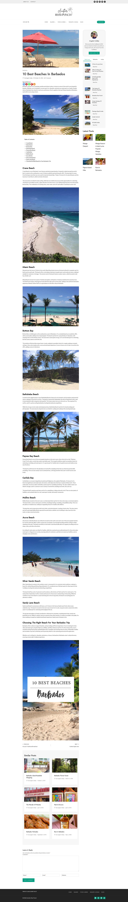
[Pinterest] (100, 2)
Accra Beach (29, 155)
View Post (95, 67)
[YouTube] (102, 2)
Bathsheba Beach (30, 148)
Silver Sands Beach (30, 157)
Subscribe (101, 22)
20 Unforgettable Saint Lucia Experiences (96, 78)
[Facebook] (95, 2)
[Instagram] (97, 2)
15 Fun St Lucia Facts (97, 64)
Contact (33, 1)
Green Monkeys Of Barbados (96, 101)
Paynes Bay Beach (30, 150)
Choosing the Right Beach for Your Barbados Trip (38, 161)
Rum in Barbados (59, 832)
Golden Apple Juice (74, 745)
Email (44, 875)
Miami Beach (29, 144)
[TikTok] (105, 2)
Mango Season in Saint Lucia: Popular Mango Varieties (100, 149)
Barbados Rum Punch (97, 95)
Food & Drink (84, 892)
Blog (81, 22)
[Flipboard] (32, 84)
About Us (26, 1)
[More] (34, 84)
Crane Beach (29, 143)
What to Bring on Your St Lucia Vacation (97, 70)
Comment (25, 854)
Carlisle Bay (29, 152)
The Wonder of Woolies (33, 805)
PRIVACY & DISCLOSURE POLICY (30, 891)
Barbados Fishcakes (32, 832)
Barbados (25, 70)
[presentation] (36, 765)
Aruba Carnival (96, 117)
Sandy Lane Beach (30, 159)
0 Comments (48, 78)
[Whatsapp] (29, 84)
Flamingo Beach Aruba (97, 111)
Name (25, 875)
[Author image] (23, 78)
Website (64, 875)
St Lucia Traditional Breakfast (30, 745)
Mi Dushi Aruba (96, 122)
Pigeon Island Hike (87, 169)
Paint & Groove (58, 805)
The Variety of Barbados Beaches (96, 89)
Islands (76, 892)
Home (46, 22)
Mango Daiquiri (85, 145)
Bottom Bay (29, 146)
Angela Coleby (29, 78)
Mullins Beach (29, 154)
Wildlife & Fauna (73, 22)
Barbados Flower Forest (61, 776)
